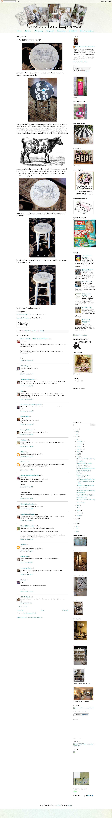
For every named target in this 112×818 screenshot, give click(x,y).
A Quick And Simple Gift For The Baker (86, 482)
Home (19, 31)
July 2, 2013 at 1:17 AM (26, 603)
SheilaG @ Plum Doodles (27, 504)
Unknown (23, 452)
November (80, 444)
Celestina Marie (25, 462)
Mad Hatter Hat (81, 493)
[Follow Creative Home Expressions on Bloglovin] (81, 716)
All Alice (79, 473)
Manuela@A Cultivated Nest (28, 526)
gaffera (58, 805)
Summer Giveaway (87, 282)
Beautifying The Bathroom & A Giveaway (86, 321)
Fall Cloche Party (86, 307)
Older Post (65, 610)
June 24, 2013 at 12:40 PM (27, 446)
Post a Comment (23, 607)
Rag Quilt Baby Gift (82, 488)
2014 (76, 437)
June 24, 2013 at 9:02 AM (27, 374)
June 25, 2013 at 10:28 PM (27, 574)
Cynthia (23, 580)
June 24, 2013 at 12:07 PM (27, 435)
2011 (76, 521)
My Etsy (28, 31)
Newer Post (20, 610)
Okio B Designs (25, 366)
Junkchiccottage (25, 416)
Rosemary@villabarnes (27, 430)
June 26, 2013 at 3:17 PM (27, 591)
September (80, 449)
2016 (76, 431)
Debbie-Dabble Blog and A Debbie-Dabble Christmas (35, 339)
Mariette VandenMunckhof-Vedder (30, 475)
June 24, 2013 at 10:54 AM (27, 424)
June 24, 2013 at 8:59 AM (27, 360)
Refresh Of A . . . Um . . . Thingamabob (83, 476)
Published (72, 31)
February (79, 513)
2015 (76, 434)
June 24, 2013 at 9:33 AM (27, 399)
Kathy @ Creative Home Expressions (85, 47)
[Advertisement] (81, 762)
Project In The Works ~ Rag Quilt (85, 495)
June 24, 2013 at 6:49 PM (27, 487)
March (79, 510)
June (78, 457)
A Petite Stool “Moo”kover (84, 466)
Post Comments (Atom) (30, 613)
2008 (76, 529)
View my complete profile (80, 62)
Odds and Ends (81, 461)
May (78, 505)
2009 (76, 526)
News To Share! (81, 502)
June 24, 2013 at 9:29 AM (27, 386)
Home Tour (61, 31)
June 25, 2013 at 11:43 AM (27, 539)
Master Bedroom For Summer (84, 463)
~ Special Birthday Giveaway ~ (87, 256)
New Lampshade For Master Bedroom (87, 270)
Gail (22, 391)
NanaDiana (23, 440)
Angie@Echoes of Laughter (28, 514)
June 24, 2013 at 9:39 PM (27, 509)
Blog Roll (50, 31)
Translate (86, 71)
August (79, 452)
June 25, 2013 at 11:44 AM (27, 551)
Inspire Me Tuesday (23, 318)
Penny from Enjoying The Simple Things (31, 405)
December (80, 441)
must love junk (24, 556)
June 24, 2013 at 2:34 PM (27, 456)
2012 (76, 519)
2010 (76, 524)
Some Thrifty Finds (82, 497)
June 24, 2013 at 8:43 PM (27, 499)
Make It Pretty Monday (24, 315)
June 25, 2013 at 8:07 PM (27, 563)
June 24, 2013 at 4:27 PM (27, 470)
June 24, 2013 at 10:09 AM (27, 411)
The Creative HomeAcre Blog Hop (86, 459)
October (79, 446)
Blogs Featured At (86, 31)
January (79, 515)
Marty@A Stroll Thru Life (27, 379)
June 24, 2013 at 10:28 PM (27, 520)
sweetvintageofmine (26, 568)
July (78, 454)
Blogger (69, 805)
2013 (76, 439)
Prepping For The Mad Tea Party (85, 485)
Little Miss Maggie (25, 597)
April (78, 508)
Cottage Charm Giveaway (86, 294)
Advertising (39, 31)
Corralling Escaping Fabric (84, 471)
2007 (76, 531)
